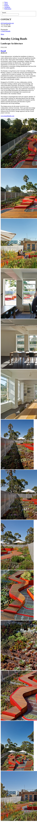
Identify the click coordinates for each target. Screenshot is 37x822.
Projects (6, 5)
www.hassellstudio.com (7, 116)
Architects (7, 7)
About (6, 4)
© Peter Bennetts (5, 31)
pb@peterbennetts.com (7, 23)
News (6, 2)
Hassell (3, 51)
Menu (2, 34)
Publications (7, 9)
